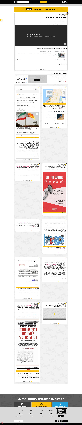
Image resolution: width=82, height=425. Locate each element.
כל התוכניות (51, 410)
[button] (1, 20)
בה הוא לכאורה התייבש (48, 266)
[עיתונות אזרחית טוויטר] (67, 421)
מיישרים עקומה (50, 411)
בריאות (49, 4)
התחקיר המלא (61, 105)
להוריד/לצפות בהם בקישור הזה (61, 248)
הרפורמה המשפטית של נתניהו (31, 305)
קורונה (45, 4)
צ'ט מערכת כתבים (31, 4)
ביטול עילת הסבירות (22, 222)
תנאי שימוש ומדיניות (19, 416)
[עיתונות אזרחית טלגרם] (56, 421)
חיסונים (26, 4)
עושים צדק (51, 416)
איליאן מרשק (40, 411)
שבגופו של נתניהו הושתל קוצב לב (51, 264)
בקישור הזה (60, 108)
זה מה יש (51, 414)
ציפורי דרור (51, 413)
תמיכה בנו (37, 4)
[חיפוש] (17, 2)
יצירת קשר (33, 1)
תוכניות (59, 1)
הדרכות (31, 416)
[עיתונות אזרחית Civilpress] (61, 411)
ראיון (42, 416)
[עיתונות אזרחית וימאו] (61, 421)
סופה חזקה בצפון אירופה (27, 166)
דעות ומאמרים (51, 1)
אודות (37, 1)
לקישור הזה (33, 226)
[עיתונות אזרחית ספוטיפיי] (65, 421)
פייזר (22, 4)
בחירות (42, 4)
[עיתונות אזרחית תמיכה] (58, 421)
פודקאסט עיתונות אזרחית (55, 4)
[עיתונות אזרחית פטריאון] (63, 421)
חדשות (56, 1)
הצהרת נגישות (20, 414)
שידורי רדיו (31, 411)
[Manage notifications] (2, 423)
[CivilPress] (65, 1)
